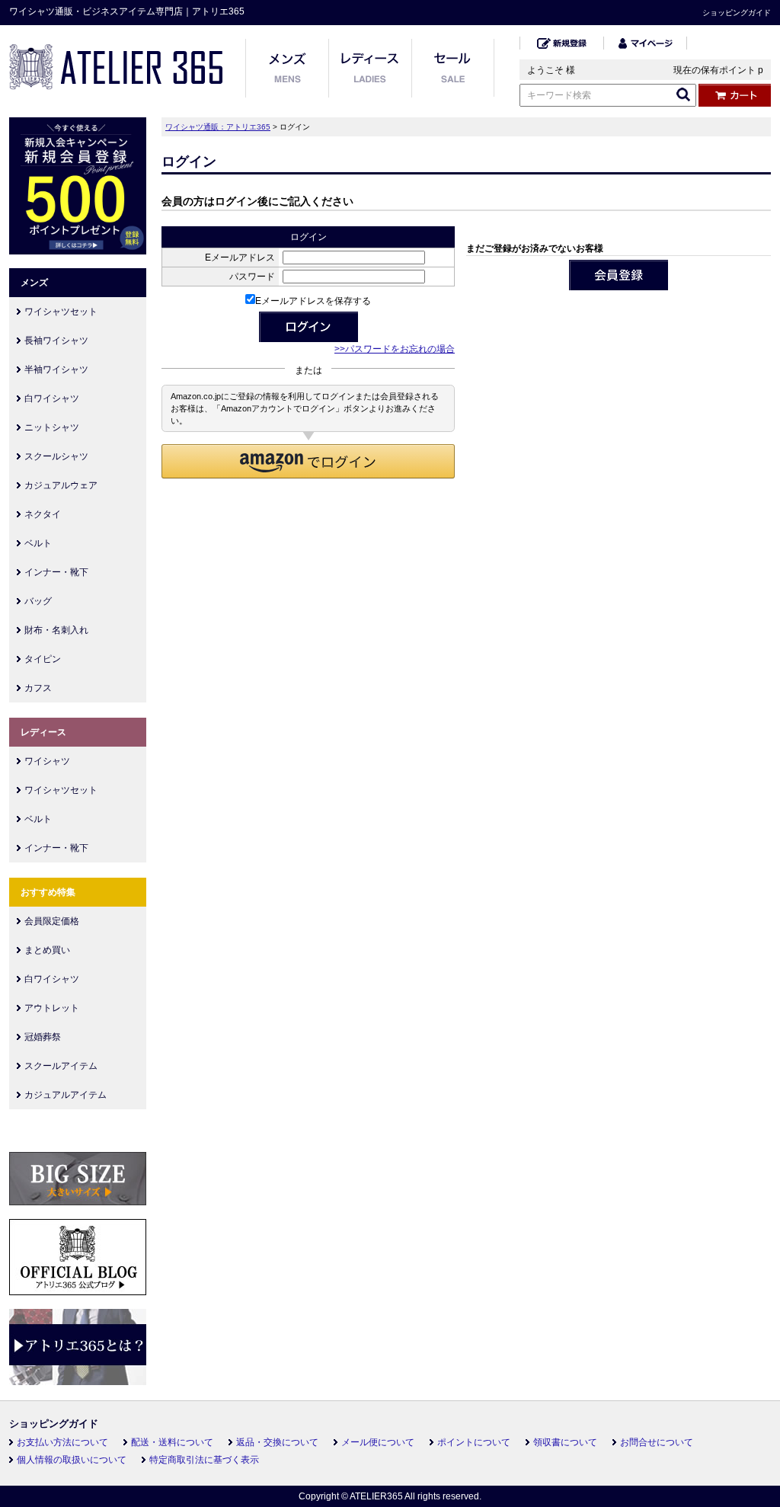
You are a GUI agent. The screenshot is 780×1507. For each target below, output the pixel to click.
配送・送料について (172, 1442)
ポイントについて (473, 1442)
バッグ (38, 601)
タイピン (42, 659)
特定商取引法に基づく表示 (204, 1459)
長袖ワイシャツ (56, 340)
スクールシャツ (56, 456)
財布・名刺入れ (56, 630)
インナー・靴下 (56, 572)
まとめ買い (47, 950)
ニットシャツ (51, 427)
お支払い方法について (62, 1442)
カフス (38, 688)
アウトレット (51, 1008)
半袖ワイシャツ (56, 369)
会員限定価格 (51, 921)
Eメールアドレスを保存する (313, 301)
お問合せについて (656, 1442)
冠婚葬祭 (42, 1037)
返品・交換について (277, 1442)
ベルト (38, 543)
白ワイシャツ (51, 398)
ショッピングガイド (736, 12)
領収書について (565, 1442)
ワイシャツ (47, 761)
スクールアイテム (61, 1066)
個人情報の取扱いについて (71, 1459)
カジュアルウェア (61, 485)
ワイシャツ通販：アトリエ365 (217, 127)
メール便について (377, 1442)
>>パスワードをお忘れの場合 (394, 349)
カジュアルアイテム (65, 1094)
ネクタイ (42, 514)
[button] (308, 461)
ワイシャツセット (61, 311)
